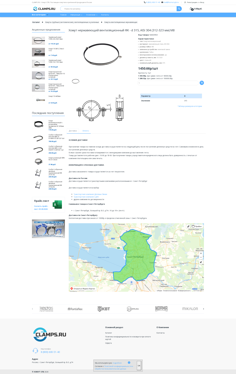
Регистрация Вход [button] (195, 2)
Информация (75, 15)
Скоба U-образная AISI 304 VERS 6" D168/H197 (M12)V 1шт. (57, 136)
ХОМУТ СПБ (39, 372)
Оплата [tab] (85, 131)
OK (139, 365)
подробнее (117, 363)
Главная (63, 15)
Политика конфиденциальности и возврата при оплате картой (128, 337)
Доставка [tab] (73, 131)
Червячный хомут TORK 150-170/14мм (56, 61)
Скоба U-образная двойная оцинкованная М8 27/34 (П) (55, 184)
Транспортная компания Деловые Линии (90, 194)
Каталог (36, 22)
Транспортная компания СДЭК (86, 197)
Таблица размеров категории (190, 106)
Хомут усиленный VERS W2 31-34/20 (57, 159)
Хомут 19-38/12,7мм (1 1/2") (56, 49)
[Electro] (44, 8)
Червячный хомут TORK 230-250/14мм (56, 38)
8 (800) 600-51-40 (153, 2)
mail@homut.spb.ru (171, 2)
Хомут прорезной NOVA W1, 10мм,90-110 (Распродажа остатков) (57, 74)
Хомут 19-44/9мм (54, 96)
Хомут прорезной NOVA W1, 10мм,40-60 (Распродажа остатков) (56, 86)
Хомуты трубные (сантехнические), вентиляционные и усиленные (72, 22)
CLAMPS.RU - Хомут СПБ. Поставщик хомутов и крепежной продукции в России (62, 2)
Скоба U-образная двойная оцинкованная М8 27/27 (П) (55, 172)
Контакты (105, 15)
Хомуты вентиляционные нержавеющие (120, 22)
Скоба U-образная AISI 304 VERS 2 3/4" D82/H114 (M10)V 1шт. (56, 148)
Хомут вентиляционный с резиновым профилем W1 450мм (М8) (56, 124)
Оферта (108, 343)
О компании (91, 15)
